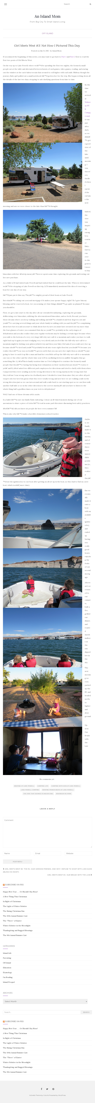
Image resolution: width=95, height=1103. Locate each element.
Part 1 (63, 57)
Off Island (47, 33)
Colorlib (46, 1095)
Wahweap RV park (63, 793)
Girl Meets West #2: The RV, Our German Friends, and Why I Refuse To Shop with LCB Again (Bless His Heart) (47, 870)
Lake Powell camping (30, 790)
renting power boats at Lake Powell (58, 790)
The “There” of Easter (12, 921)
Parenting (7, 958)
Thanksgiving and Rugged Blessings (18, 930)
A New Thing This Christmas (15, 896)
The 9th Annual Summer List (15, 935)
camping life (42, 786)
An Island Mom (47, 16)
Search (86, 1012)
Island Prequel (9, 982)
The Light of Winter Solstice (15, 906)
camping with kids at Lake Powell (65, 786)
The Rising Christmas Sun (13, 911)
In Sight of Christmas (12, 901)
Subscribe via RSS (14, 885)
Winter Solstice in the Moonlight (16, 925)
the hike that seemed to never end (38, 793)
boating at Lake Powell (24, 786)
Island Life (7, 953)
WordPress (62, 1095)
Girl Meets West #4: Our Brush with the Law (69, 875)
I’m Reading (7, 977)
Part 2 (72, 57)
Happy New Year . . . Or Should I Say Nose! (20, 892)
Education (7, 968)
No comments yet (47, 779)
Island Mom (56, 51)
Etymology (7, 972)
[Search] (90, 4)
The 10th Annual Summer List (15, 916)
